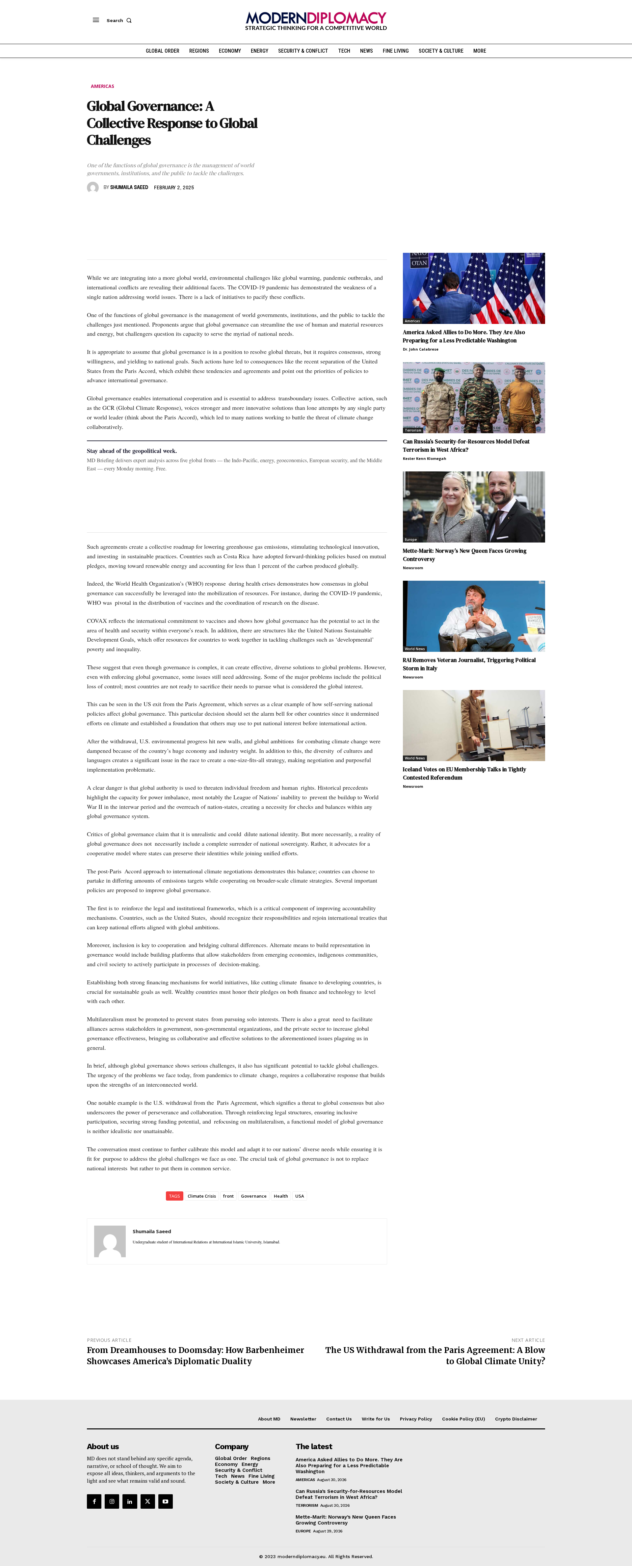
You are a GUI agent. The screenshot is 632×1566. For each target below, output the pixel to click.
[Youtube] (165, 1501)
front (228, 1196)
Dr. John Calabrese (420, 349)
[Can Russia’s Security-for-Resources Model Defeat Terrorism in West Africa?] (474, 397)
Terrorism (413, 430)
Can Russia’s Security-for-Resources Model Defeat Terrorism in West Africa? (466, 446)
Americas (102, 86)
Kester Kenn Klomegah (424, 458)
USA (299, 1196)
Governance (254, 1196)
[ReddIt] (154, 206)
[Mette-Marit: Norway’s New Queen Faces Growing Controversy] (474, 507)
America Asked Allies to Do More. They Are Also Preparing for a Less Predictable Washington (464, 336)
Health (281, 1196)
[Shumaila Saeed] (94, 188)
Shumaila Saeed (129, 187)
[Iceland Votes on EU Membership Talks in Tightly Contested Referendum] (474, 725)
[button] (120, 20)
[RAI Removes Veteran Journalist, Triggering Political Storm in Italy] (474, 616)
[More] (185, 206)
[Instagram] (112, 1501)
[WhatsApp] (123, 206)
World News (415, 649)
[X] (108, 206)
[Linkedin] (138, 206)
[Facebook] (93, 206)
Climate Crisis (202, 1196)
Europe (411, 539)
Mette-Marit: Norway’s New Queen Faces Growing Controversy (346, 1520)
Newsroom (413, 567)
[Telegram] (169, 206)
